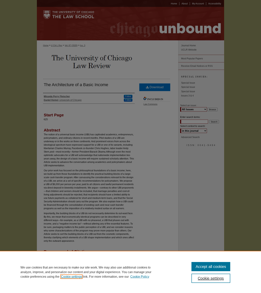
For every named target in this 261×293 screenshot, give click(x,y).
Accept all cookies (211, 266)
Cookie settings (71, 276)
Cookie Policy (139, 276)
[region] (130, 272)
